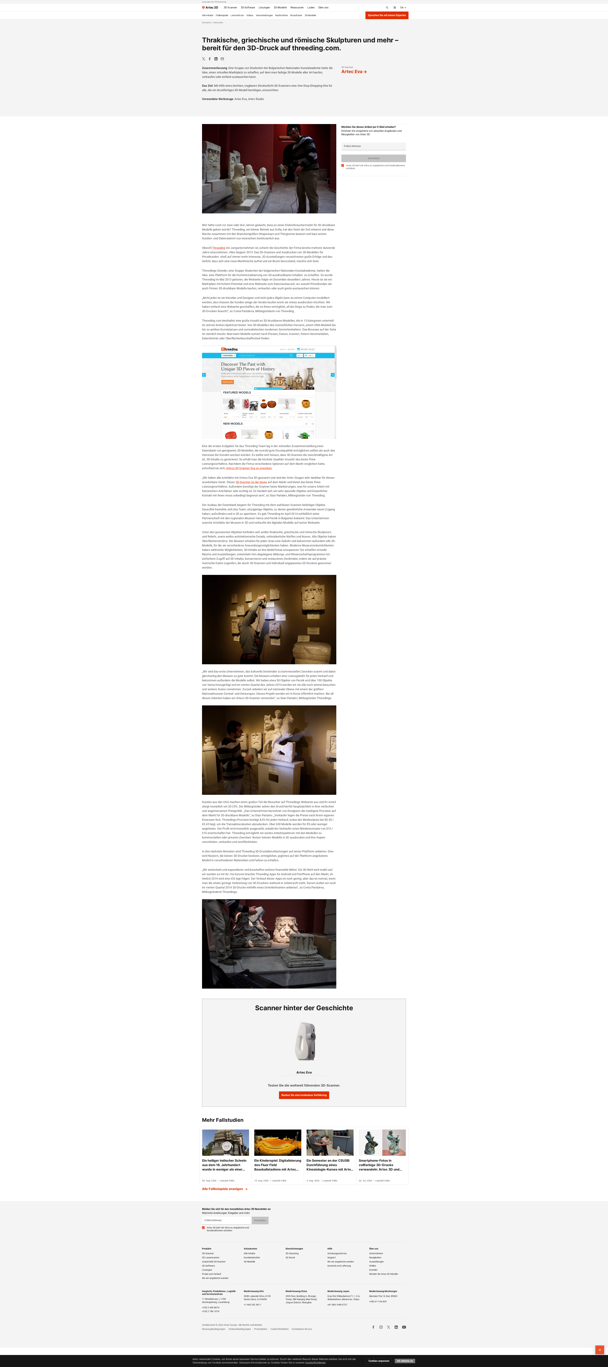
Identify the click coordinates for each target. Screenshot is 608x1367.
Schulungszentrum (337, 1253)
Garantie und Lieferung (339, 1265)
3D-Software (208, 1265)
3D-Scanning (292, 1253)
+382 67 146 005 (377, 1301)
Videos (249, 15)
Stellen (372, 1265)
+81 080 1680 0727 (337, 1304)
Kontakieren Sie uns (302, 1329)
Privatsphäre (260, 1329)
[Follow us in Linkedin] (396, 1327)
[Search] (387, 7)
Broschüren (296, 15)
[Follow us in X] (388, 1327)
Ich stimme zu (405, 1360)
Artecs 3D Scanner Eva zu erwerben (249, 468)
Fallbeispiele (222, 15)
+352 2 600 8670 (210, 1307)
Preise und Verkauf (211, 1274)
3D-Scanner (347, 67)
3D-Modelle (310, 15)
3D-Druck (290, 1257)
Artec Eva (351, 71)
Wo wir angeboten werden (215, 1278)
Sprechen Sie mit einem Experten (387, 15)
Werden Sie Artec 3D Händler (383, 1274)
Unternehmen (376, 1253)
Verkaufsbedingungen (239, 1329)
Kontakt (373, 1270)
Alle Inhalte (207, 15)
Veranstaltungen (264, 15)
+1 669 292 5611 (252, 1304)
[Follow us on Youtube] (404, 1327)
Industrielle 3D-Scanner (214, 1261)
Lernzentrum (237, 15)
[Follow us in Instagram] (381, 1327)
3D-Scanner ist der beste (251, 482)
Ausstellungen (376, 1261)
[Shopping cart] (395, 7)
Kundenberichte (252, 1257)
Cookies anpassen (378, 1360)
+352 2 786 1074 (210, 1311)
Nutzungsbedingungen (213, 1329)
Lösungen (207, 1270)
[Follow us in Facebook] (373, 1327)
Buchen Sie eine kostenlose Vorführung (304, 1095)
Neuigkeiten (375, 1257)
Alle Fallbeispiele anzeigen (223, 1189)
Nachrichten (281, 15)
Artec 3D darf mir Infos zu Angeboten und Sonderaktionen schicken (375, 167)
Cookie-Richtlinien (279, 1329)
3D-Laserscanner (210, 1257)
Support (331, 1257)
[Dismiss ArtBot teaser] (592, 1344)
